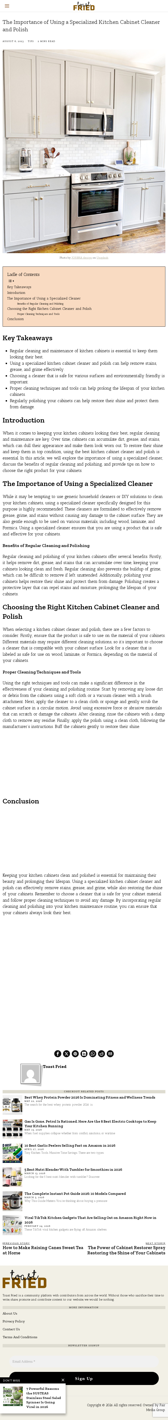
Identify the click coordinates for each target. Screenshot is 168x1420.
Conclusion (15, 319)
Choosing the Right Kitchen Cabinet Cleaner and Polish (49, 309)
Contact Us (11, 1329)
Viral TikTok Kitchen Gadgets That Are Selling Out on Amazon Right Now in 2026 (90, 1219)
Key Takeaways (19, 287)
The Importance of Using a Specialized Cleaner (44, 298)
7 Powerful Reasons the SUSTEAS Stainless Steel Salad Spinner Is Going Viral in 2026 (43, 1398)
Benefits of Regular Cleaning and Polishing (40, 303)
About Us (10, 1313)
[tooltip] (57, 1053)
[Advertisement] (84, 765)
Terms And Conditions (20, 1337)
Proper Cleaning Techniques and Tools (38, 314)
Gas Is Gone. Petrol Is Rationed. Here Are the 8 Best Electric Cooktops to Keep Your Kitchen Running (90, 1123)
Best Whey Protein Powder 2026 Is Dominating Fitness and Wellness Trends (89, 1097)
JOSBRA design (81, 257)
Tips (31, 41)
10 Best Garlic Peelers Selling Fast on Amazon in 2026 (69, 1145)
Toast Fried (54, 1066)
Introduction (16, 293)
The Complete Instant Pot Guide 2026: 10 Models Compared (75, 1193)
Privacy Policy (14, 1321)
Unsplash (102, 257)
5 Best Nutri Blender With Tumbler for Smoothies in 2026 (73, 1169)
